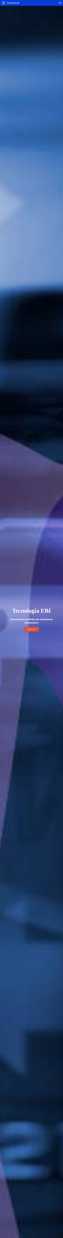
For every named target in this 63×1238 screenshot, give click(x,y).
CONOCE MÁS (31, 629)
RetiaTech (13, 3)
